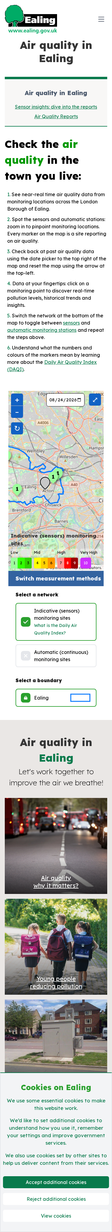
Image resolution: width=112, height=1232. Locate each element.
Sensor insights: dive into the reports (56, 107)
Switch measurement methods (58, 578)
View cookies (56, 1216)
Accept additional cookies (56, 1182)
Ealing (41, 698)
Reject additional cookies (56, 1199)
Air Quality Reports (56, 116)
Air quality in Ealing (56, 93)
